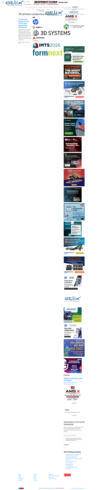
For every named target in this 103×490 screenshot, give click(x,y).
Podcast (35, 474)
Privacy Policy (74, 488)
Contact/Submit (68, 7)
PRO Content (36, 4)
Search (75, 7)
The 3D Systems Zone (71, 461)
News (27, 7)
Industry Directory (53, 478)
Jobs (55, 7)
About (62, 7)
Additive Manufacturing (54, 475)
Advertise (43, 4)
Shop (59, 7)
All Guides (68, 468)
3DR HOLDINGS (49, 488)
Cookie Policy (81, 488)
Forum (34, 477)
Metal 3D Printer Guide (71, 457)
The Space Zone (69, 465)
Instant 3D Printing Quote (52, 4)
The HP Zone (69, 462)
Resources (45, 7)
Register (28, 1)
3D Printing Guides (72, 452)
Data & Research (27, 4)
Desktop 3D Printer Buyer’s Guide (73, 454)
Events (19, 477)
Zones (30, 7)
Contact (35, 480)
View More (74, 403)
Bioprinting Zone (70, 464)
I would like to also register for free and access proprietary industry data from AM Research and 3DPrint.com (74, 439)
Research (35, 7)
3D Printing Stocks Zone (71, 467)
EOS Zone (68, 460)
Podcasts (40, 7)
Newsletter (51, 7)
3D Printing (51, 477)
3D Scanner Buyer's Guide (72, 455)
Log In (24, 1)
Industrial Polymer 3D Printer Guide (74, 458)
